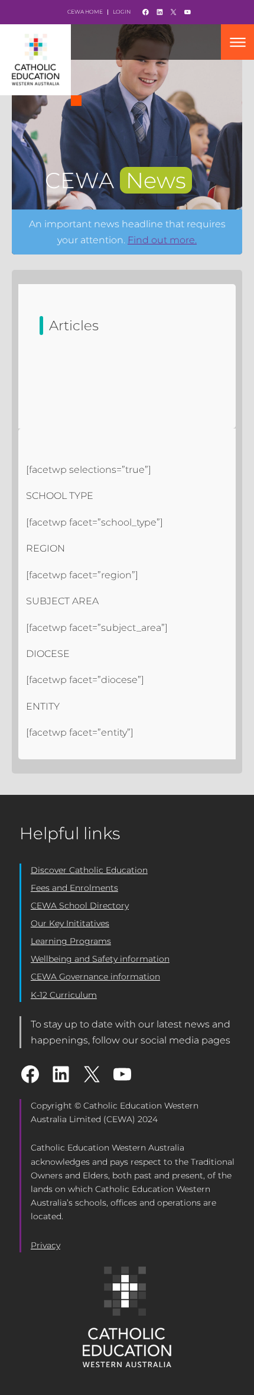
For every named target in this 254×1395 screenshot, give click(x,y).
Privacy (45, 1245)
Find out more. (162, 240)
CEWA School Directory (80, 905)
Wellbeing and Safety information (100, 959)
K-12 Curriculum (64, 995)
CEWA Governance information (95, 976)
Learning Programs (71, 941)
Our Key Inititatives (70, 923)
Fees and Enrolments (74, 888)
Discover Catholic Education (89, 870)
